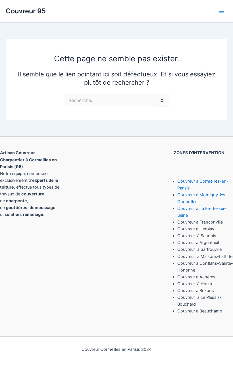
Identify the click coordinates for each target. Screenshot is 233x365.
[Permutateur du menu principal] (221, 11)
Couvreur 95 (26, 11)
